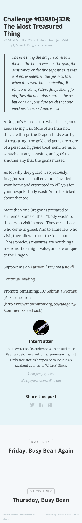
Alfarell (21, 45)
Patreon (38, 267)
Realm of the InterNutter (17, 514)
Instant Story (46, 40)
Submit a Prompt (62, 291)
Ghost (75, 514)
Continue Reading (19, 279)
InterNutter (41, 341)
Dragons (33, 45)
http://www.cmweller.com (42, 381)
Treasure (47, 45)
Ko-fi (69, 267)
